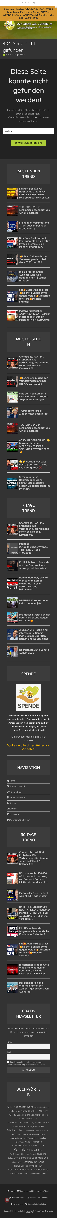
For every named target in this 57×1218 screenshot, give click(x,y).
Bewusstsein (19, 1115)
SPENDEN (32, 18)
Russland (41, 1153)
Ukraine (33, 1165)
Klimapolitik (22, 1134)
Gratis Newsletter (17, 797)
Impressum (14, 814)
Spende (13, 803)
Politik (19, 1149)
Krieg (42, 1134)
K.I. (48, 1130)
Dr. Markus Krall (19, 1126)
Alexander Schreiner (41, 1107)
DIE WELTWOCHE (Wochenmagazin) (20, 1123)
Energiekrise (34, 1126)
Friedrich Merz (15, 1130)
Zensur (26, 1173)
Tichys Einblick (21, 1165)
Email (9, 1052)
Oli (43, 1145)
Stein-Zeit (17, 1162)
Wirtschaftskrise (16, 1173)
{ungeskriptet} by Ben (38, 1173)
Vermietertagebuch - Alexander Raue (28, 1169)
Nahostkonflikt (19, 1145)
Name (9, 1042)
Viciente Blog (15, 792)
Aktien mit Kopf (23, 1106)
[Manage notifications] (7, 1200)
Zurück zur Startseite (28, 143)
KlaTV (14, 1134)
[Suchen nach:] (33, 3)
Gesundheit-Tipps (32, 1130)
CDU (21, 1118)
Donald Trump (42, 1122)
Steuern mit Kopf (34, 1161)
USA (40, 1165)
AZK (10, 1115)
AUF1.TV (43, 1110)
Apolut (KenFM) (29, 1111)
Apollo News (14, 1111)
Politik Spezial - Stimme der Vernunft (23, 1154)
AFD (9, 1106)
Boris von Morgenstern (36, 1114)
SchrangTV (13, 1158)
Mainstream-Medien (23, 1142)
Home (12, 780)
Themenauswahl (17, 786)
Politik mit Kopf (34, 1150)
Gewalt (43, 1130)
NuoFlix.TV (34, 1145)
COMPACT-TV (31, 1118)
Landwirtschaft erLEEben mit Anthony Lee (28, 1138)
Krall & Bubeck (33, 1134)
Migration (37, 1141)
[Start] (4, 54)
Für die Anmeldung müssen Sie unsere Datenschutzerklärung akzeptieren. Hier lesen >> (27, 1063)
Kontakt (13, 808)
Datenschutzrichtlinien (19, 820)
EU (42, 1126)
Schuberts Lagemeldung (33, 1157)
